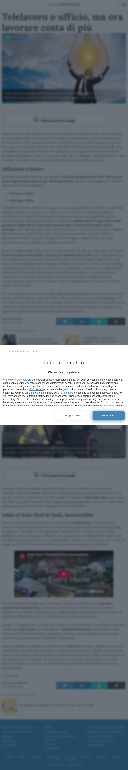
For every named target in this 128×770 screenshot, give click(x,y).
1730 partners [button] (24, 379)
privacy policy (107, 405)
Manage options (72, 415)
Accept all (109, 415)
